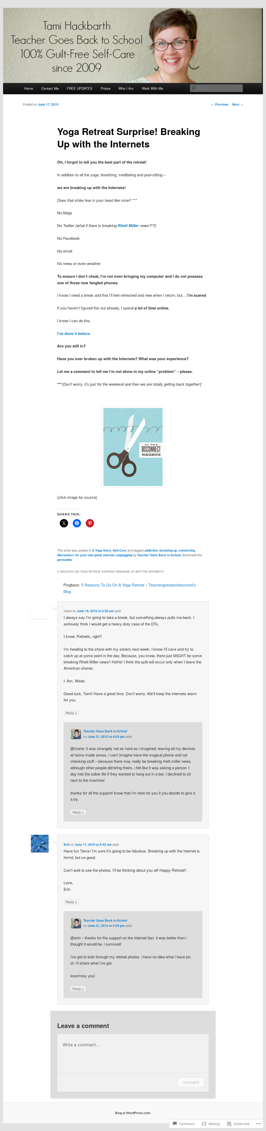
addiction (151, 550)
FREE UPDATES (79, 88)
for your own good (88, 555)
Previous (219, 104)
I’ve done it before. (74, 333)
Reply (71, 712)
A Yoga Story (101, 550)
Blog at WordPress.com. (133, 1112)
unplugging (124, 555)
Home (28, 88)
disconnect (65, 555)
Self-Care (120, 550)
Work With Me (152, 88)
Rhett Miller (128, 225)
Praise (105, 88)
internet (109, 555)
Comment (191, 1082)
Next (237, 104)
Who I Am (126, 88)
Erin (67, 844)
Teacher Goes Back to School (159, 555)
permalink (64, 559)
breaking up (168, 550)
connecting (186, 550)
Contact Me (50, 88)
